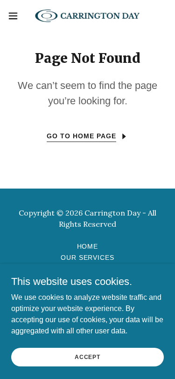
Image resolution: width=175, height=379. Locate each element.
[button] (16, 16)
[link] (87, 16)
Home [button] (87, 246)
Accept (87, 356)
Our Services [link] (88, 257)
